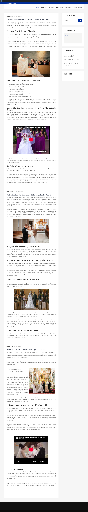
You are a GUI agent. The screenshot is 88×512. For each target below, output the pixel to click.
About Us (43, 7)
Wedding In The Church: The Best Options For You (26, 349)
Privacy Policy (59, 7)
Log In (4, 1)
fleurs (66, 35)
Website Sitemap (77, 7)
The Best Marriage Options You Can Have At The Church (28, 19)
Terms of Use (67, 7)
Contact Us (51, 7)
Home (37, 7)
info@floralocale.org (11, 3)
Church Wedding (19, 16)
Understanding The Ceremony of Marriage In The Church (29, 195)
